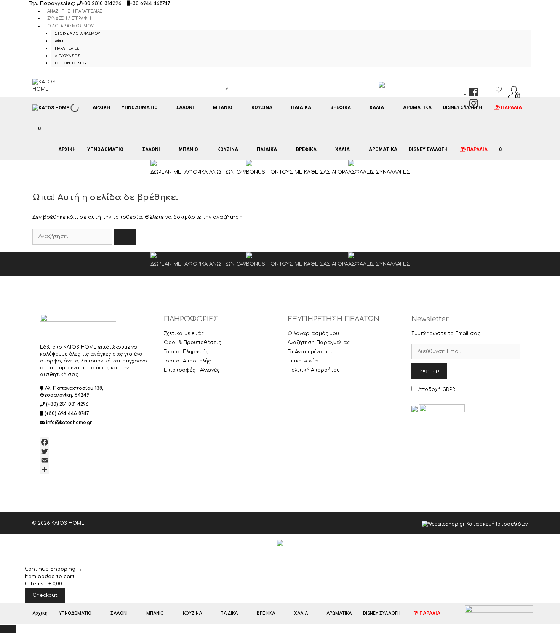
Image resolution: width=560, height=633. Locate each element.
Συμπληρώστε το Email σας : (447, 333)
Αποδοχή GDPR (436, 389)
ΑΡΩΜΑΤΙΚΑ (417, 107)
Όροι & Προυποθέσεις (192, 342)
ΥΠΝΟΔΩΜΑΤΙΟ (140, 107)
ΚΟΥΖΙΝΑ (261, 107)
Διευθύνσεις (67, 56)
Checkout (45, 595)
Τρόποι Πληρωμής (186, 351)
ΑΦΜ (59, 41)
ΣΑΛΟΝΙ (185, 107)
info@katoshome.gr (69, 422)
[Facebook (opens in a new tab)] (473, 94)
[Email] (94, 460)
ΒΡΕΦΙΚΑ (340, 107)
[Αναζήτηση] (125, 237)
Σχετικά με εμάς (184, 333)
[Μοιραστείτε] (94, 469)
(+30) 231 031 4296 (67, 404)
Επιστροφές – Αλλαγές (191, 370)
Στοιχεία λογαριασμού (77, 33)
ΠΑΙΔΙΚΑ (301, 107)
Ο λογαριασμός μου (70, 26)
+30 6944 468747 (150, 3)
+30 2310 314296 (102, 3)
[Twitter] (94, 451)
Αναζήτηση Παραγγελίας (74, 11)
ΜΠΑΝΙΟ (222, 107)
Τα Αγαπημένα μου (311, 351)
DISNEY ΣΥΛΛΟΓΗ (462, 107)
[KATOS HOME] (50, 107)
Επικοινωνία (303, 361)
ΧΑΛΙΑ (377, 107)
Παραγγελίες (67, 48)
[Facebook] (94, 442)
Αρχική (101, 107)
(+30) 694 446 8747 (67, 413)
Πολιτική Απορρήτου (314, 370)
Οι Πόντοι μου (71, 63)
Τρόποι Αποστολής (187, 361)
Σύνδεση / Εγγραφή (69, 18)
